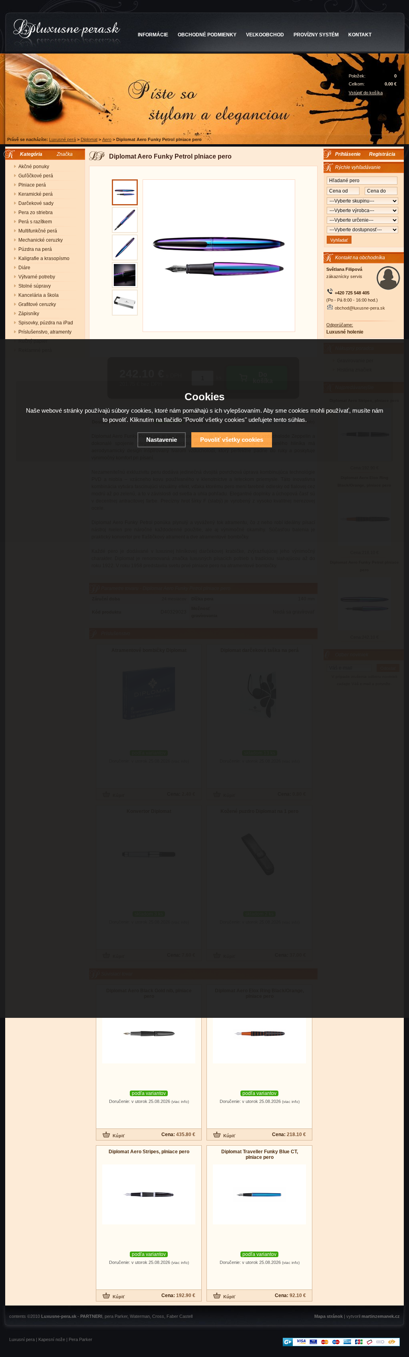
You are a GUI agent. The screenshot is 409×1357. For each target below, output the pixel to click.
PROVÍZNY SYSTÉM (316, 35)
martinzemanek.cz (380, 1316)
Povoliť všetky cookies (231, 439)
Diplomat (89, 139)
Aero (106, 139)
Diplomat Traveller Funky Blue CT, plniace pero (259, 1154)
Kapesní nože (51, 1339)
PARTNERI (91, 1316)
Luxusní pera (22, 1339)
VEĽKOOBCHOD (265, 35)
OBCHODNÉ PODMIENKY (207, 35)
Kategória (29, 154)
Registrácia (382, 154)
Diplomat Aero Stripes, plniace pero (149, 1151)
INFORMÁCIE (153, 35)
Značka (65, 154)
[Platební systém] (341, 1344)
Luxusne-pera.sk (58, 1316)
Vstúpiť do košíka (366, 92)
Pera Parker (80, 1339)
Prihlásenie (348, 154)
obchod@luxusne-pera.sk (360, 308)
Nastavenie (161, 439)
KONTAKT (359, 35)
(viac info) (180, 1101)
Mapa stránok (328, 1316)
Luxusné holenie (344, 332)
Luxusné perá (62, 139)
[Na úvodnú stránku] (67, 33)
